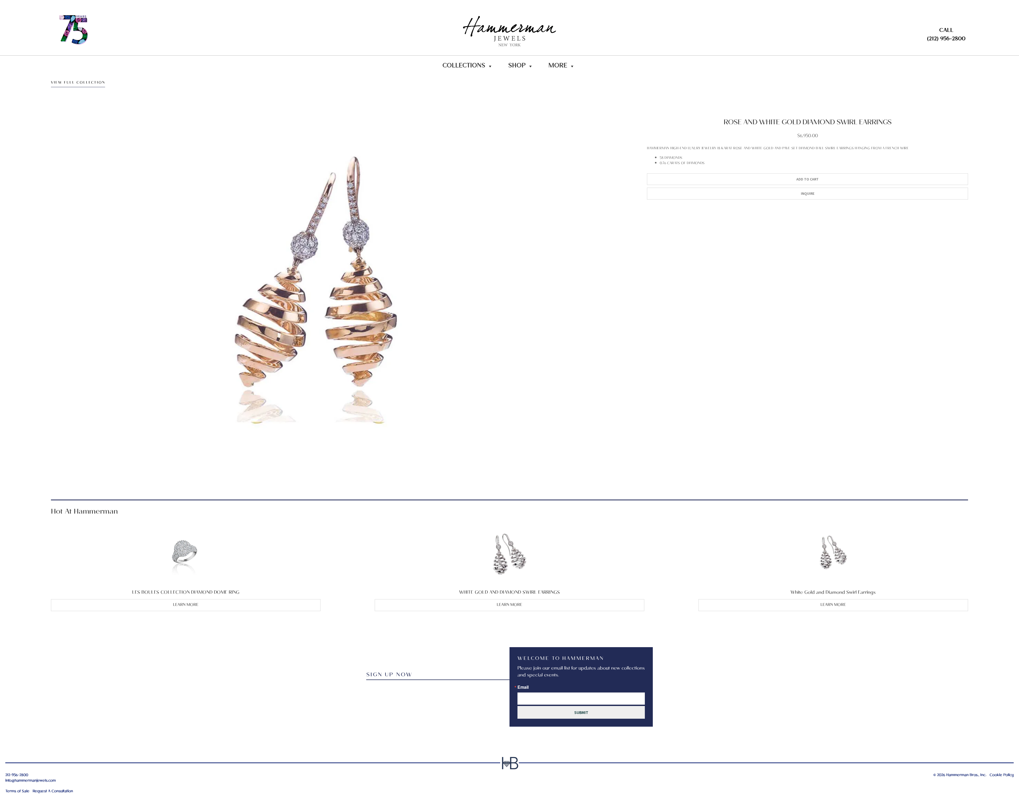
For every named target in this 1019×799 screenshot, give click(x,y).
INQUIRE (807, 193)
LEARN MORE (185, 605)
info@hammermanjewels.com (30, 781)
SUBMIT (581, 712)
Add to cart (807, 179)
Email (523, 687)
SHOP (517, 66)
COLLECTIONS (463, 66)
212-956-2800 (16, 775)
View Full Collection (78, 83)
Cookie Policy (1002, 775)
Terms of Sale (17, 791)
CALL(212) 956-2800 (946, 35)
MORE (558, 66)
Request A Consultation (53, 791)
